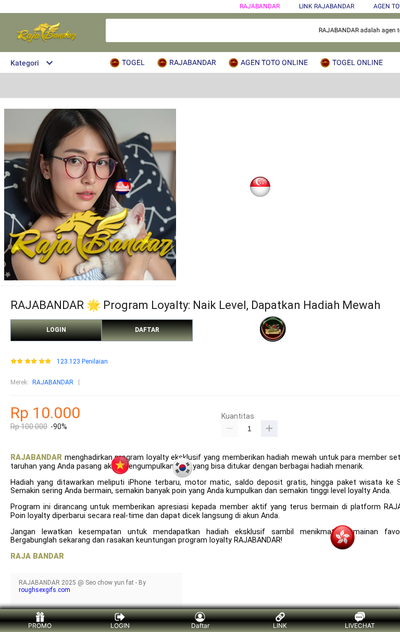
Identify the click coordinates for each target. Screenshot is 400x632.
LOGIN (56, 329)
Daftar (200, 625)
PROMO (40, 625)
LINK (280, 625)
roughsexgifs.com (44, 590)
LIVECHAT (360, 625)
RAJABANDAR (260, 6)
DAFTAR (147, 329)
